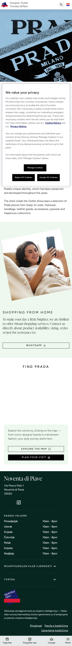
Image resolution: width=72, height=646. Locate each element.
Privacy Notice (18, 126)
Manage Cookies (35, 168)
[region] (36, 135)
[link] (19, 5)
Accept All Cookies (48, 177)
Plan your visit (34, 457)
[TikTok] (18, 502)
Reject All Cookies (23, 177)
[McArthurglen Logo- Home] (4, 4)
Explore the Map (34, 448)
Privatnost (36, 625)
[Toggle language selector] (68, 4)
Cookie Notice (53, 123)
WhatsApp (34, 345)
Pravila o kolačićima (56, 625)
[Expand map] (36, 399)
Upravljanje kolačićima (54, 630)
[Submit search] (61, 4)
